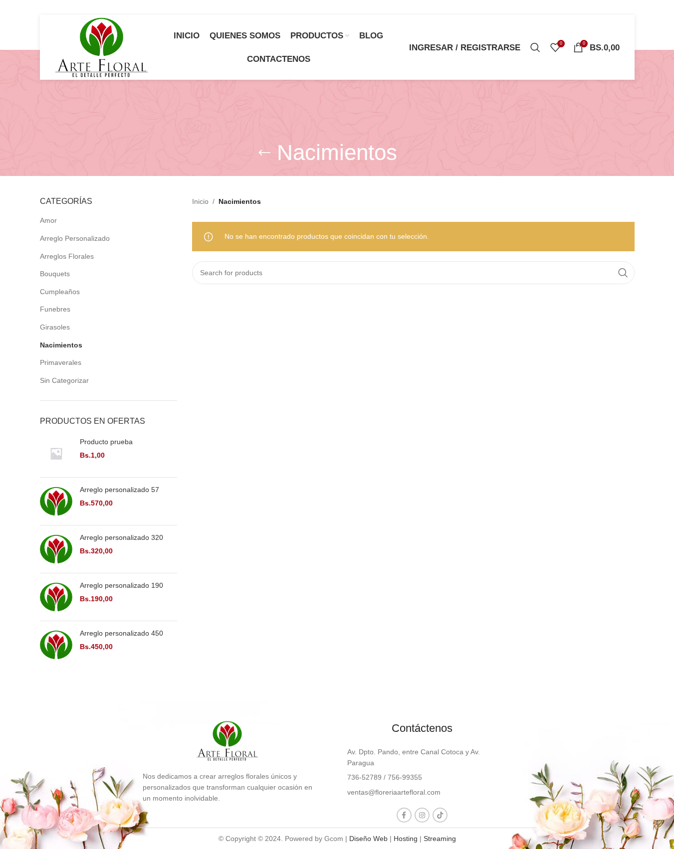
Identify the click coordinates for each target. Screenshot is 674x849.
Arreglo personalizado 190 (121, 585)
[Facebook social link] (404, 815)
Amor (48, 220)
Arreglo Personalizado (75, 238)
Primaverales (60, 362)
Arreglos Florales (67, 256)
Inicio (200, 201)
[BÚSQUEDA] (623, 272)
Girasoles (55, 327)
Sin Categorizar (64, 380)
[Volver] (264, 153)
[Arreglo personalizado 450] (56, 645)
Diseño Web (368, 839)
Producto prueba (106, 442)
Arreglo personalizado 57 (119, 490)
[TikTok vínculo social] (440, 815)
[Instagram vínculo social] (422, 815)
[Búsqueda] (535, 47)
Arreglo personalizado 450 (121, 633)
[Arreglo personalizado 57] (56, 501)
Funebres (55, 309)
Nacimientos (61, 345)
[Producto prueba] (56, 453)
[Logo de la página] (102, 47)
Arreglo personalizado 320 (121, 537)
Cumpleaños (60, 292)
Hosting (406, 839)
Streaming (440, 839)
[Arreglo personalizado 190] (56, 597)
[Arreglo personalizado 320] (56, 549)
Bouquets (55, 274)
